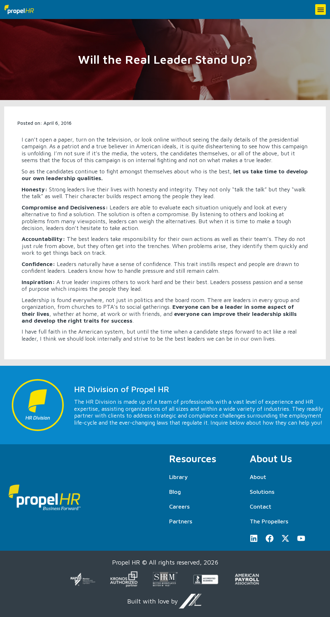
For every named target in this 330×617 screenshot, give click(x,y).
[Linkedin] (254, 538)
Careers (179, 506)
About (258, 477)
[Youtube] (301, 538)
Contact (260, 506)
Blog (175, 491)
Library (178, 477)
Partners (180, 521)
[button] (320, 9)
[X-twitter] (285, 538)
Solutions (262, 491)
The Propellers (269, 521)
